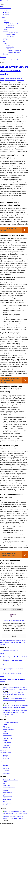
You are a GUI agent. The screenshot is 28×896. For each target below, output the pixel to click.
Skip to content (4, 0)
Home (4, 20)
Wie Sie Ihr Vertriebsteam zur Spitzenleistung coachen (14, 70)
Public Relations (10, 36)
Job (4, 726)
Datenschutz (6, 770)
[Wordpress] (15, 636)
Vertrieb (6, 22)
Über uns (5, 54)
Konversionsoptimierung (12, 32)
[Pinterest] (13, 636)
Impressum (6, 768)
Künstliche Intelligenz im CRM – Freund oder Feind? (13, 656)
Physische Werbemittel (15, 50)
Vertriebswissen (10, 27)
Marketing (5, 31)
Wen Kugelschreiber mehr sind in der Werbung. (15, 689)
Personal (5, 38)
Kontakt (5, 767)
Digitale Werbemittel (14, 52)
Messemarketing (10, 34)
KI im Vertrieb (10, 25)
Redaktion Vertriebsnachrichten (8, 78)
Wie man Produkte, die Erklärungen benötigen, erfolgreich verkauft (15, 712)
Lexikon (5, 43)
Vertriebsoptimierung (10, 80)
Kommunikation (10, 47)
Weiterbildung (6, 39)
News (4, 41)
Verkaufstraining (7, 773)
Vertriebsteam (20, 80)
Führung (5, 29)
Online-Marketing (7, 738)
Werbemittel (9, 48)
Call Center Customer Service (13, 23)
